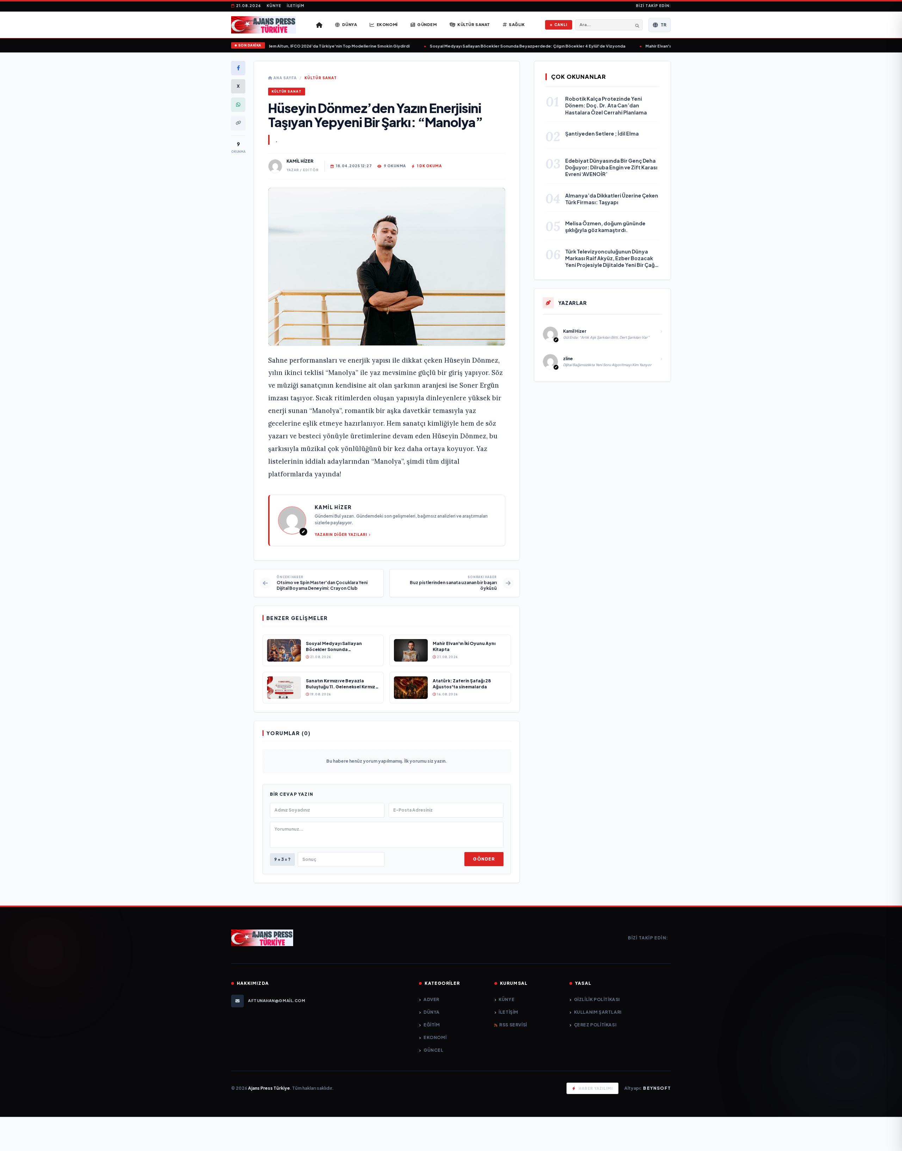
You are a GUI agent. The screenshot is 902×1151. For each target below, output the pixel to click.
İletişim (295, 6)
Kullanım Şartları (598, 1012)
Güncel (433, 1050)
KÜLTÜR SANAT (320, 78)
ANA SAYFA (284, 78)
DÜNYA (432, 1012)
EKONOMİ (435, 1037)
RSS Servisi (513, 1024)
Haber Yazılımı (596, 1088)
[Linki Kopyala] (238, 123)
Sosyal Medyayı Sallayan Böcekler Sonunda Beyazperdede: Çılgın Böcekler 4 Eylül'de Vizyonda (514, 46)
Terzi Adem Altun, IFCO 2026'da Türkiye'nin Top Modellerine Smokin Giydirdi (318, 46)
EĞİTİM (432, 1024)
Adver (431, 999)
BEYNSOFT (657, 1088)
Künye (274, 6)
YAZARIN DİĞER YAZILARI (341, 534)
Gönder (484, 859)
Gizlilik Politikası (597, 999)
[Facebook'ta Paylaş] (238, 68)
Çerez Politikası (595, 1024)
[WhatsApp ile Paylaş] (238, 105)
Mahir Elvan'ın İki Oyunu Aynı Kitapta (668, 46)
